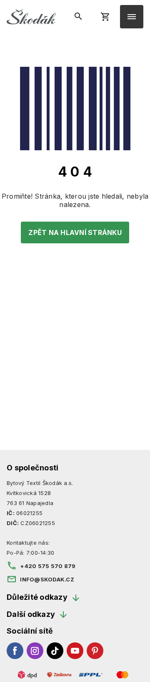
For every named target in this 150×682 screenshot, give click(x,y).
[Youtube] (75, 650)
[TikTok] (55, 650)
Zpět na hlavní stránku (75, 232)
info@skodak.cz (47, 579)
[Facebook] (15, 650)
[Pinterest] (95, 650)
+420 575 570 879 (47, 566)
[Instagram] (35, 650)
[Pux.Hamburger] (131, 16)
